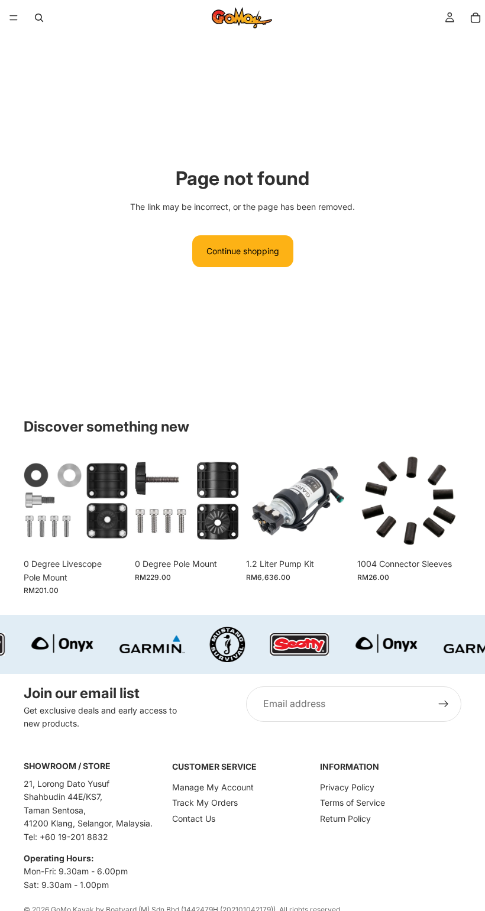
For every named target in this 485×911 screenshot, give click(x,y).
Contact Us (193, 818)
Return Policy (345, 818)
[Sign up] (443, 704)
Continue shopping (242, 251)
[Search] (39, 18)
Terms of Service (352, 802)
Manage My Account (213, 787)
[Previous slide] (259, 501)
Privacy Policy (347, 787)
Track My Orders (205, 802)
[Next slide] (337, 501)
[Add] (109, 534)
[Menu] (13, 17)
